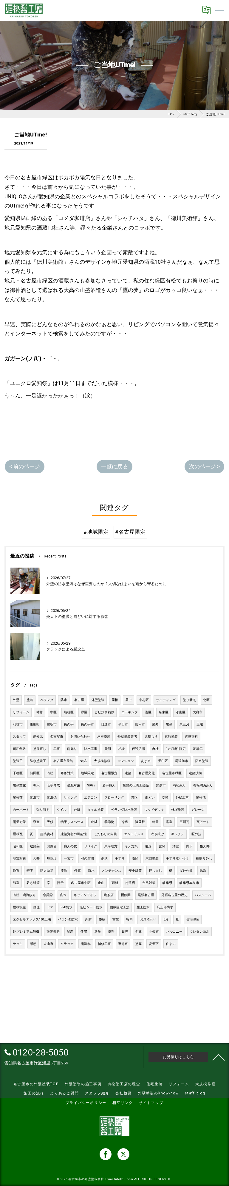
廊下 (189, 846)
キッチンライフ (85, 895)
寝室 (36, 822)
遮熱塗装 (171, 737)
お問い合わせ (80, 737)
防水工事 (90, 749)
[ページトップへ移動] (219, 1057)
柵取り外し (204, 858)
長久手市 (87, 724)
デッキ (18, 944)
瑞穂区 (69, 712)
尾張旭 (201, 797)
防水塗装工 (38, 761)
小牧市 (154, 932)
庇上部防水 (165, 907)
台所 (77, 810)
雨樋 (115, 883)
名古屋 (79, 700)
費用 (107, 749)
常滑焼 (52, 797)
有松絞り (179, 785)
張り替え (42, 810)
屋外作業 (186, 871)
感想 (33, 944)
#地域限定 (96, 532)
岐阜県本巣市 (189, 883)
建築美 (35, 846)
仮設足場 (138, 749)
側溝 (104, 858)
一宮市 (69, 858)
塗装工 (18, 761)
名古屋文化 (146, 773)
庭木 (63, 895)
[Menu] (219, 10)
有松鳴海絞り (203, 785)
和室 (16, 883)
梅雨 (129, 919)
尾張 (169, 724)
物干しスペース (72, 822)
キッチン (177, 834)
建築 (128, 773)
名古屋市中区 (81, 883)
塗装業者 (53, 932)
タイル (61, 810)
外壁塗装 (97, 700)
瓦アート (203, 822)
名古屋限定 (109, 773)
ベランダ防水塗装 (124, 810)
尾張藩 (18, 797)
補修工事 (104, 944)
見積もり (150, 737)
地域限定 (87, 773)
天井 (36, 858)
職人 (36, 785)
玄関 (162, 846)
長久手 (69, 724)
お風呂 (52, 846)
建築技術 (195, 773)
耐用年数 (19, 749)
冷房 (124, 822)
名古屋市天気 (63, 761)
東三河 (184, 724)
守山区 (180, 712)
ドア (50, 907)
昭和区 (18, 846)
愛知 (155, 724)
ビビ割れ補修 (104, 712)
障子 (60, 883)
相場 (121, 749)
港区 (148, 712)
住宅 (84, 932)
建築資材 (46, 834)
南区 (135, 858)
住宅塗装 (192, 919)
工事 (56, 749)
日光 (125, 932)
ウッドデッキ (154, 810)
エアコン (90, 797)
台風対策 (148, 883)
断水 (91, 871)
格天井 (205, 846)
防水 (64, 700)
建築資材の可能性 (74, 834)
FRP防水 (66, 907)
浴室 (169, 822)
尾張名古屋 (146, 895)
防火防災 (46, 871)
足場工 (198, 749)
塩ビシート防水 (91, 907)
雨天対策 (19, 822)
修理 (36, 907)
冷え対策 (131, 846)
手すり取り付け (177, 858)
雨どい (150, 797)
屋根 (115, 700)
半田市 (123, 724)
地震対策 (19, 858)
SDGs (91, 785)
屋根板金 (19, 907)
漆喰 (64, 871)
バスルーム (203, 895)
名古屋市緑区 (172, 773)
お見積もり (148, 919)
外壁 (16, 700)
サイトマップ (151, 1103)
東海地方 (110, 846)
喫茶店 (109, 895)
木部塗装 (152, 858)
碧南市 (140, 724)
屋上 (128, 700)
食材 (94, 822)
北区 (206, 700)
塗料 (111, 932)
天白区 (163, 761)
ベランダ (46, 700)
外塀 (88, 919)
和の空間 (87, 858)
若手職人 (108, 785)
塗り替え (189, 700)
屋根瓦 (18, 834)
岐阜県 (167, 883)
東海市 (123, 944)
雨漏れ (86, 944)
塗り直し (39, 749)
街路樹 (130, 883)
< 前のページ (24, 466)
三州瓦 (184, 822)
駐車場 (52, 858)
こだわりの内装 (105, 834)
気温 (83, 761)
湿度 (70, 932)
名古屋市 (56, 737)
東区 (134, 797)
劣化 (138, 932)
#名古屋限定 (130, 532)
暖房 (148, 846)
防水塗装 (201, 761)
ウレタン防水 (199, 932)
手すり (120, 858)
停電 (77, 871)
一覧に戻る (114, 466)
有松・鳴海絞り (24, 895)
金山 (101, 883)
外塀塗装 (177, 810)
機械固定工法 (119, 907)
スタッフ (19, 737)
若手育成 (53, 785)
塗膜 (138, 944)
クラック (67, 944)
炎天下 (154, 944)
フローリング (114, 797)
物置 (16, 871)
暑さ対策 (33, 883)
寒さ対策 (67, 773)
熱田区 (35, 773)
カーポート (21, 810)
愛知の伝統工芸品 (136, 785)
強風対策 (73, 785)
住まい (171, 944)
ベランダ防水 (68, 919)
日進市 (106, 724)
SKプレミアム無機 (26, 932)
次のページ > (204, 466)
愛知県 (38, 737)
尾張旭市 (181, 761)
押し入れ (155, 871)
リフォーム (21, 712)
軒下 (30, 871)
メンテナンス (111, 871)
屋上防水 (143, 907)
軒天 (155, 822)
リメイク (90, 846)
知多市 (161, 785)
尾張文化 (19, 785)
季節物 (109, 822)
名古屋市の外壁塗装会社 (86, 1179)
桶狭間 (126, 895)
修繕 (102, 919)
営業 (115, 919)
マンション (125, 761)
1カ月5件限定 (176, 749)
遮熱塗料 (191, 737)
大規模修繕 (102, 761)
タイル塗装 (95, 810)
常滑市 (35, 797)
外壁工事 (182, 797)
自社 (155, 749)
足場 (199, 724)
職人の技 (70, 846)
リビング (70, 797)
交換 (165, 797)
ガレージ (198, 810)
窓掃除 (48, 895)
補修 (39, 712)
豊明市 (52, 724)
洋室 (175, 846)
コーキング (129, 712)
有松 (50, 773)
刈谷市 (18, 724)
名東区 (163, 712)
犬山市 (48, 944)
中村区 (144, 700)
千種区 (18, 773)
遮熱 (97, 932)
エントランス (134, 834)
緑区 (84, 712)
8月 (165, 919)
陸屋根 (140, 822)
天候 (50, 822)
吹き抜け (157, 834)
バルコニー (174, 932)
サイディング (166, 700)
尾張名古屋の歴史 (174, 895)
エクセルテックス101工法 (32, 919)
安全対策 (135, 871)
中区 (53, 712)
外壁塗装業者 (127, 737)
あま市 (146, 761)
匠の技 (196, 834)
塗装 (30, 700)
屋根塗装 (103, 737)
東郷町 (35, 724)
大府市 (197, 712)
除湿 (203, 871)
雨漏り (72, 749)
